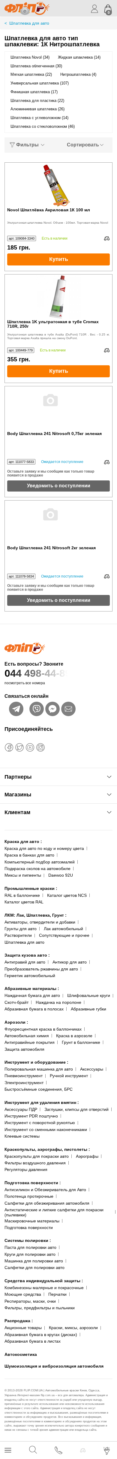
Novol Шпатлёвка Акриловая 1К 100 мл (48, 210)
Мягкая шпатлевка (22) (31, 74)
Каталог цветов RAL (24, 902)
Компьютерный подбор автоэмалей (39, 862)
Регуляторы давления (25, 1169)
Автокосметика (20, 1354)
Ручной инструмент (69, 1075)
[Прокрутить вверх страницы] (107, 1432)
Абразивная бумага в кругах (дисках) (40, 1334)
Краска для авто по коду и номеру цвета (44, 848)
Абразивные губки (88, 1009)
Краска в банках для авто (29, 855)
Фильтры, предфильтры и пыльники (39, 1307)
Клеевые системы (22, 1136)
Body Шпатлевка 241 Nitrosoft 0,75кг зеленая (54, 433)
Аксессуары (91, 1069)
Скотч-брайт (16, 1002)
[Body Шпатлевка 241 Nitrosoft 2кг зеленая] (58, 523)
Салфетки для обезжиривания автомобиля (46, 1203)
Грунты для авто (20, 928)
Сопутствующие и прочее (64, 935)
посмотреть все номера (24, 683)
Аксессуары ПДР (20, 1109)
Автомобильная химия (26, 1035)
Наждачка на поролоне (58, 1002)
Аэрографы (87, 1156)
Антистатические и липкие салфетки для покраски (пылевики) (54, 1212)
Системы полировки (27, 1240)
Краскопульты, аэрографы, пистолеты (47, 1149)
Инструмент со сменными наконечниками (45, 1129)
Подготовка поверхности (32, 1182)
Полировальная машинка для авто (38, 1069)
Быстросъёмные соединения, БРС (38, 1089)
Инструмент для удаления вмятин (41, 1102)
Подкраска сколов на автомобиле (37, 868)
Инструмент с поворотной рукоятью (39, 1122)
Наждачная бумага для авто (32, 995)
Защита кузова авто (27, 955)
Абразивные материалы (31, 988)
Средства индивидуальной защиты (43, 1280)
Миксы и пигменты (22, 875)
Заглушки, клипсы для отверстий (76, 1109)
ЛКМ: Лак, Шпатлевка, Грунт (35, 915)
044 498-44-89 (37, 673)
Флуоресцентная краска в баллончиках (43, 1029)
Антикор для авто (69, 962)
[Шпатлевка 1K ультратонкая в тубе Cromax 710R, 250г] (58, 297)
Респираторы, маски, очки (30, 1301)
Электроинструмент (24, 1082)
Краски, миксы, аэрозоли (73, 1327)
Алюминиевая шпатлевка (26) (37, 109)
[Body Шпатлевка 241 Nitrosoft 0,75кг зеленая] (58, 408)
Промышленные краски (30, 888)
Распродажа (18, 1320)
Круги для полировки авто (30, 1254)
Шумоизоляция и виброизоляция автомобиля (54, 1366)
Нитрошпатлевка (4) (78, 74)
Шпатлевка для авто (24, 942)
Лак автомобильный (63, 928)
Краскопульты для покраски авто (36, 1156)
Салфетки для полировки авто (34, 1267)
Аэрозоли (16, 1022)
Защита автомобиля (24, 1049)
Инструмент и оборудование (36, 1062)
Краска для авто (23, 841)
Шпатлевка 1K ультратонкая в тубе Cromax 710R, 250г (53, 324)
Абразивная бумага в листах (32, 1341)
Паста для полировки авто (30, 1247)
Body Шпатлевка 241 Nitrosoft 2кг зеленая (51, 548)
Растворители (18, 935)
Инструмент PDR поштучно (31, 1116)
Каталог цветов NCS (67, 895)
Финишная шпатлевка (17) (34, 92)
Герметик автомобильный (29, 975)
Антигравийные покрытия (29, 1042)
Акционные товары (23, 1327)
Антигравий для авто (24, 962)
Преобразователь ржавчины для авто (41, 969)
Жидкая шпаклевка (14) (79, 57)
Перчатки (57, 1294)
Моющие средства (22, 1294)
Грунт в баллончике (81, 1042)
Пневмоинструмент (23, 1075)
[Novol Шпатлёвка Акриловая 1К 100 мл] (58, 185)
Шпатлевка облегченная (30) (36, 66)
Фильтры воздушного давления (35, 1162)
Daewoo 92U (60, 875)
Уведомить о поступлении (58, 485)
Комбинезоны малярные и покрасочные (44, 1287)
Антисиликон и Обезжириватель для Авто (45, 1189)
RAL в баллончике (22, 895)
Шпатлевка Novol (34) (30, 57)
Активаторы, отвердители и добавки (39, 922)
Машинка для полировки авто (33, 1260)
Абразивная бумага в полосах (34, 1009)
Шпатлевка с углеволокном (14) (39, 117)
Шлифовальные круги (88, 995)
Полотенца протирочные (28, 1196)
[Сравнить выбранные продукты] (82, 1450)
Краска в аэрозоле (74, 1035)
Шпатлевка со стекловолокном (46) (42, 126)
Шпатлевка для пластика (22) (37, 100)
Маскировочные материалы (31, 1220)
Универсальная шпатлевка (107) (39, 83)
